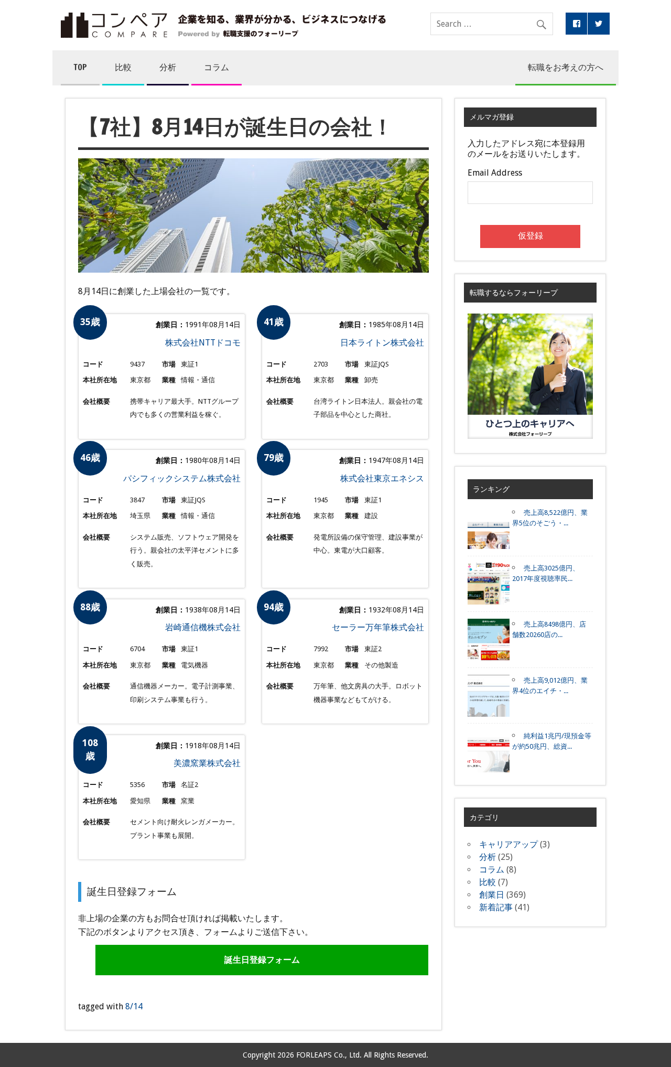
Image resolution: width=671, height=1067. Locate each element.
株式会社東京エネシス (382, 478)
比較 (123, 67)
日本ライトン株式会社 (382, 343)
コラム (216, 67)
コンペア (223, 25)
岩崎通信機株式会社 (203, 627)
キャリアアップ (508, 844)
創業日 (491, 895)
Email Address (495, 173)
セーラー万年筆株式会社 (378, 627)
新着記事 (496, 907)
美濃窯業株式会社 (207, 763)
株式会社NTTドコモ (203, 343)
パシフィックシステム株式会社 (182, 478)
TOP (80, 67)
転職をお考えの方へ (565, 67)
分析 (167, 67)
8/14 (134, 1006)
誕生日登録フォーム (262, 960)
